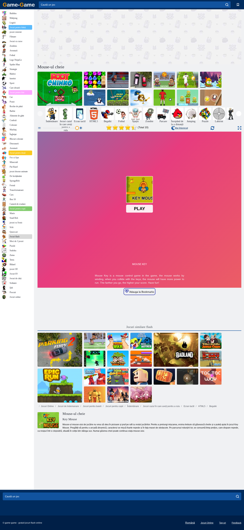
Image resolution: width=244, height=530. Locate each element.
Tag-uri (222, 523)
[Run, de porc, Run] (141, 394)
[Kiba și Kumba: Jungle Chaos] (210, 341)
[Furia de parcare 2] (60, 350)
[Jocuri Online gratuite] (19, 5)
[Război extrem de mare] (118, 341)
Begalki (213, 406)
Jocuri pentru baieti (91, 406)
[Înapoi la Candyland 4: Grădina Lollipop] (94, 80)
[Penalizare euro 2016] (164, 98)
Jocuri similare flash (139, 327)
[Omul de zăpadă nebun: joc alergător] (118, 394)
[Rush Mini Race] (210, 98)
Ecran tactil (188, 406)
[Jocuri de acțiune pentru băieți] (233, 113)
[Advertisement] (88, 36)
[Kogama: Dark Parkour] (164, 377)
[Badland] (176, 350)
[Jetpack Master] (118, 80)
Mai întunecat (181, 128)
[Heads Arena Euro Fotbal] (164, 80)
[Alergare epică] (60, 386)
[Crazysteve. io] (141, 341)
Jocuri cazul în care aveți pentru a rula (161, 406)
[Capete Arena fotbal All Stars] (94, 341)
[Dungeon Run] (94, 394)
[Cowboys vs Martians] (187, 98)
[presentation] (40, 113)
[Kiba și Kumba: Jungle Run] (118, 359)
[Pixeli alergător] (141, 359)
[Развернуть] (239, 128)
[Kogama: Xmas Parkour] (94, 377)
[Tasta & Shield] (141, 98)
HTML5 (201, 406)
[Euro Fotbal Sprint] (187, 80)
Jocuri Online (47, 406)
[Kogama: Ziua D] (210, 359)
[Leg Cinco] (60, 89)
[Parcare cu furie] (141, 80)
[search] (227, 4)
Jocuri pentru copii (114, 406)
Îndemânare (133, 406)
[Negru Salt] (94, 359)
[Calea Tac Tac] (210, 377)
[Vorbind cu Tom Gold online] (118, 377)
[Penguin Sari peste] (94, 98)
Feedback (236, 523)
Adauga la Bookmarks (141, 291)
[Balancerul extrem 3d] (187, 377)
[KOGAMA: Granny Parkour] (141, 377)
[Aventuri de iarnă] (210, 80)
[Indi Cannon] (118, 98)
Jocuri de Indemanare (68, 406)
